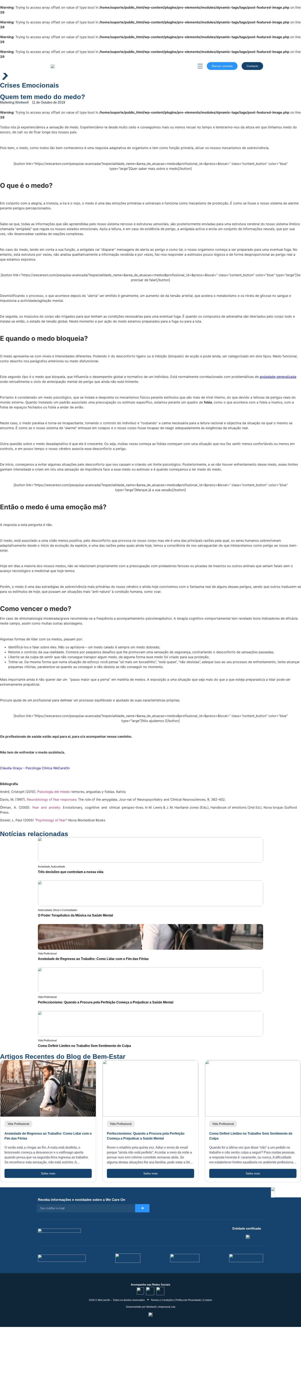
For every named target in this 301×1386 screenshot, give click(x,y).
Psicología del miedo (53, 792)
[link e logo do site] (53, 66)
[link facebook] (160, 1291)
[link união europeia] (246, 1258)
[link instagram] (150, 1291)
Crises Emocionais (29, 85)
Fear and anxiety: (46, 807)
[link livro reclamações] (150, 1314)
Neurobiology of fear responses (51, 799)
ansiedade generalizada (278, 377)
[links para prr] (127, 1258)
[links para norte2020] (62, 1258)
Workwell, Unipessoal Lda (160, 1306)
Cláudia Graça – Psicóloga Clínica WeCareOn (35, 768)
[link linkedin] (140, 1291)
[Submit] (142, 1208)
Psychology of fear (51, 820)
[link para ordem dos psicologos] (248, 1236)
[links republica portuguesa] (184, 1258)
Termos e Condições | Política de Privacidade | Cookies (181, 1300)
